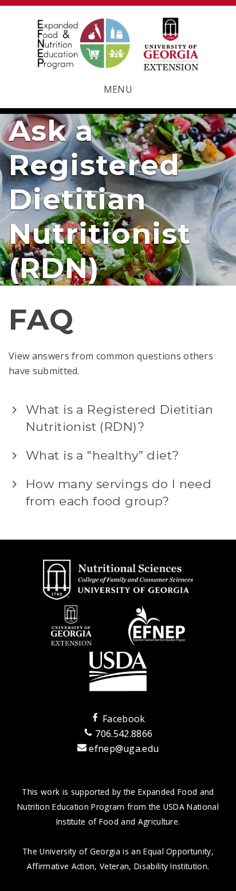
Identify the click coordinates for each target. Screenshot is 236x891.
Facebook (122, 718)
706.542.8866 (122, 733)
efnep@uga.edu (124, 748)
